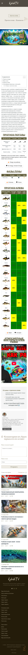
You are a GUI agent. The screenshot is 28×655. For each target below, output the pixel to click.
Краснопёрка (6, 240)
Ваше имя (4, 459)
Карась (6, 225)
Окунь (6, 270)
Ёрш (6, 322)
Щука (6, 307)
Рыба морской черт (5, 614)
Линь (6, 255)
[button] (23, 77)
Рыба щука (3, 597)
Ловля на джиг (4, 631)
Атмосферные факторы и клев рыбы (11, 84)
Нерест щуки (4, 612)
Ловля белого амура (5, 618)
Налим (6, 262)
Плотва (6, 277)
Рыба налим (4, 628)
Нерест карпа (4, 602)
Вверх (24, 649)
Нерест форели (4, 604)
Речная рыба (4, 616)
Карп (6, 232)
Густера (6, 210)
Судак (6, 300)
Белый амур (6, 195)
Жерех (6, 217)
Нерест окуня (4, 610)
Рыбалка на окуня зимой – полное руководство (10, 542)
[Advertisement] (14, 62)
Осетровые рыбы (5, 607)
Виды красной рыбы (5, 637)
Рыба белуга (4, 595)
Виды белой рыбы (5, 591)
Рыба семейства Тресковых (7, 593)
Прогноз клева (14, 15)
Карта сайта (13, 649)
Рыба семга (4, 621)
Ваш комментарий (7, 445)
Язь (6, 315)
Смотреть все (21, 472)
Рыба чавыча (4, 624)
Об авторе (14, 652)
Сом (6, 292)
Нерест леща (4, 633)
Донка (2, 626)
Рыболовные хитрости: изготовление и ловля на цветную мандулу (12, 518)
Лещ (6, 247)
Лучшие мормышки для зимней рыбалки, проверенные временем (12, 493)
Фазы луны (5, 80)
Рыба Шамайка (4, 635)
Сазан (6, 285)
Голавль (6, 202)
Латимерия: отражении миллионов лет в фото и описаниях (12, 567)
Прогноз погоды (6, 79)
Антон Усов (5, 418)
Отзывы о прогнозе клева (11, 85)
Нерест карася (4, 600)
